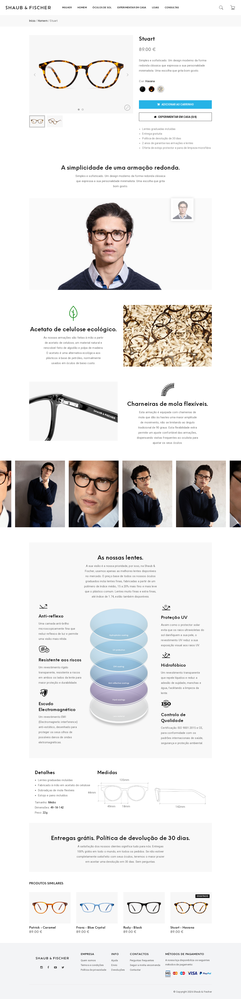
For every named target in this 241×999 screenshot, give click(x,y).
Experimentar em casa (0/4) (177, 116)
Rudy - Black (132, 927)
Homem (43, 20)
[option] (81, 74)
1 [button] (79, 109)
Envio (114, 965)
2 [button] (83, 109)
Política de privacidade (93, 969)
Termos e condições (92, 965)
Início (32, 20)
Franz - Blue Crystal (90, 927)
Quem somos (88, 960)
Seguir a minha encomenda (145, 965)
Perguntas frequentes (142, 960)
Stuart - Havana (182, 927)
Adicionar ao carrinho (178, 104)
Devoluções (118, 969)
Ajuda (114, 960)
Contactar (135, 969)
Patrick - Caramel (42, 927)
